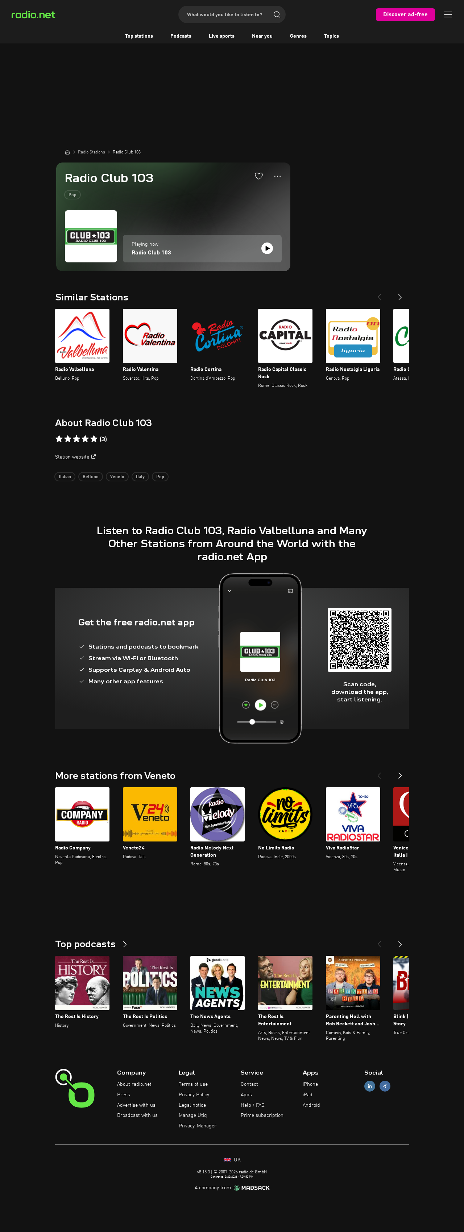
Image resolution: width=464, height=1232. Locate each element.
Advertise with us (136, 1105)
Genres (298, 36)
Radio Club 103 (151, 253)
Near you (262, 36)
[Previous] (379, 294)
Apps (246, 1094)
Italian (65, 477)
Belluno (91, 477)
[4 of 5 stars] (85, 439)
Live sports (222, 36)
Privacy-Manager (197, 1125)
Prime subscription (262, 1115)
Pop (72, 195)
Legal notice (192, 1105)
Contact (249, 1084)
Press (123, 1094)
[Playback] (267, 248)
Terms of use (193, 1084)
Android (311, 1105)
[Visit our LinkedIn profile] (370, 1086)
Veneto (117, 477)
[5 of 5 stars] (94, 439)
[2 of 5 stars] (67, 439)
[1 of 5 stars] (59, 439)
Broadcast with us (137, 1115)
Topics (331, 36)
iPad (307, 1094)
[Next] (400, 294)
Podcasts (180, 36)
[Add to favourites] (259, 176)
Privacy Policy (194, 1094)
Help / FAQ (253, 1105)
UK (236, 1160)
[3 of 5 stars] (76, 439)
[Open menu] (448, 14)
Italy (140, 477)
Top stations (139, 36)
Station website (72, 457)
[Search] (277, 14)
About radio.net (134, 1084)
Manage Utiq (193, 1115)
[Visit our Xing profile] (385, 1086)
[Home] (67, 152)
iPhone (310, 1084)
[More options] (277, 176)
